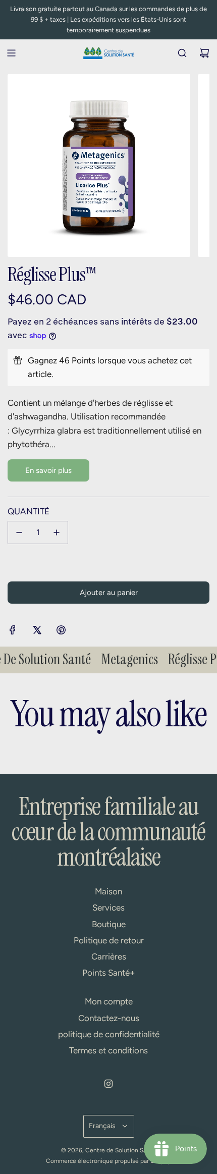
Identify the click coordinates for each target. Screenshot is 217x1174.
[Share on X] (37, 632)
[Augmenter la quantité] (56, 532)
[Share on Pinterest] (61, 632)
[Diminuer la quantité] (19, 532)
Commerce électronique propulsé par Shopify (108, 1160)
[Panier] (204, 53)
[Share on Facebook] (13, 632)
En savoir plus (48, 470)
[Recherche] (182, 53)
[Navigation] (11, 53)
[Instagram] (108, 1084)
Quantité (28, 511)
